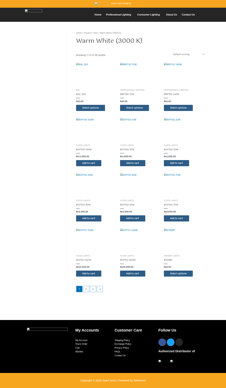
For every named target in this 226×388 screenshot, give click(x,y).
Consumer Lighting (148, 14)
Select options (90, 108)
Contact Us (188, 14)
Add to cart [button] (88, 163)
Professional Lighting (118, 14)
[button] (119, 14)
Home (98, 14)
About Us (171, 14)
